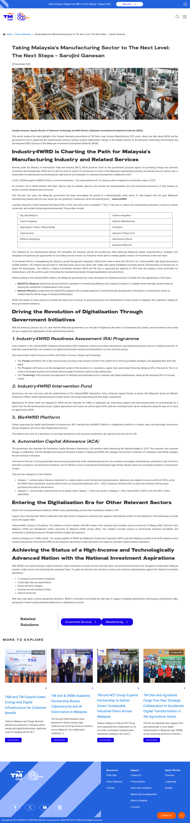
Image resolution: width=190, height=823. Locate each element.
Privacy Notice (138, 781)
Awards (168, 788)
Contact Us (136, 775)
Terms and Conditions (141, 788)
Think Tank (111, 775)
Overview (169, 775)
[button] (129, 4)
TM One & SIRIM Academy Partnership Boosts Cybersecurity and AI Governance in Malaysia (70, 704)
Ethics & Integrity (139, 800)
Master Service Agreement (144, 794)
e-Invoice (135, 807)
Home (9, 34)
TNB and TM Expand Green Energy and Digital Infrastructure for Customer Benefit (26, 705)
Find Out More (13, 740)
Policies (110, 788)
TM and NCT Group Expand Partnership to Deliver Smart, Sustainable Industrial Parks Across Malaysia (117, 706)
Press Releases (114, 781)
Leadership (170, 781)
